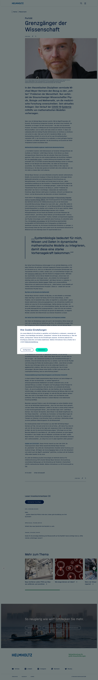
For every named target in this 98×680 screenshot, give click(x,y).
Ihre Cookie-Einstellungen (33, 329)
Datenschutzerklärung (31, 342)
